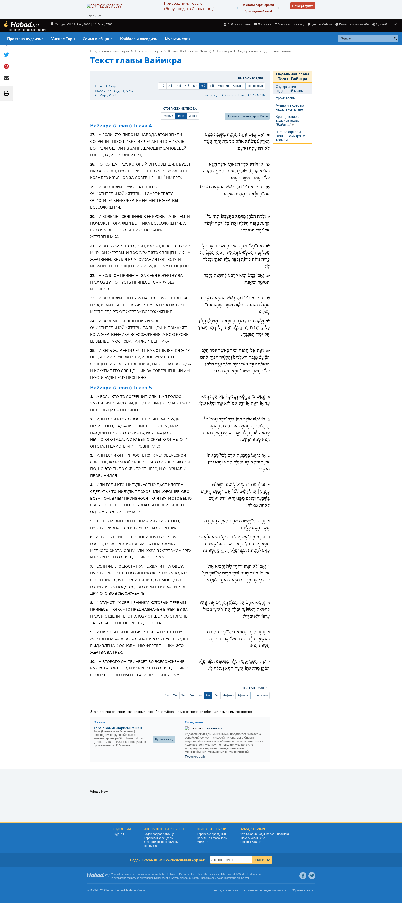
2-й (170, 85)
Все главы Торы (148, 51)
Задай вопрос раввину (159, 834)
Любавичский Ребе (252, 838)
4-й (187, 85)
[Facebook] (302, 875)
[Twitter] (311, 875)
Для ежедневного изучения (162, 842)
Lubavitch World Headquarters (244, 874)
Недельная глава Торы (109, 51)
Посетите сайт (195, 756)
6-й (203, 85)
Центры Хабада (251, 842)
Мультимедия (178, 38)
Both (181, 116)
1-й (162, 85)
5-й (195, 85)
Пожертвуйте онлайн (354, 24)
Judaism (205, 877)
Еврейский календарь (158, 838)
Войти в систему (239, 24)
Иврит (193, 116)
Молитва (203, 842)
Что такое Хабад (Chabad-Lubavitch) (264, 834)
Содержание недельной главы (264, 51)
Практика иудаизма (25, 38)
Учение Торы (63, 38)
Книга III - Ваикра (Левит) (189, 51)
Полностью (255, 85)
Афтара (238, 85)
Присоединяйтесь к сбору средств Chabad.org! (189, 5)
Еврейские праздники (211, 834)
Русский (168, 116)
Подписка (150, 846)
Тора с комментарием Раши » (118, 728)
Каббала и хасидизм (138, 38)
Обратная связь (302, 890)
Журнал (118, 834)
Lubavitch (172, 874)
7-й (212, 85)
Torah (195, 877)
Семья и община (98, 38)
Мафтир (223, 85)
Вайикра (224, 51)
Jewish (219, 877)
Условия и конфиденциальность (264, 890)
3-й (179, 85)
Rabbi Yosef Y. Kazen (166, 877)
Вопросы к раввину (291, 24)
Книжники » (213, 728)
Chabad (161, 874)
